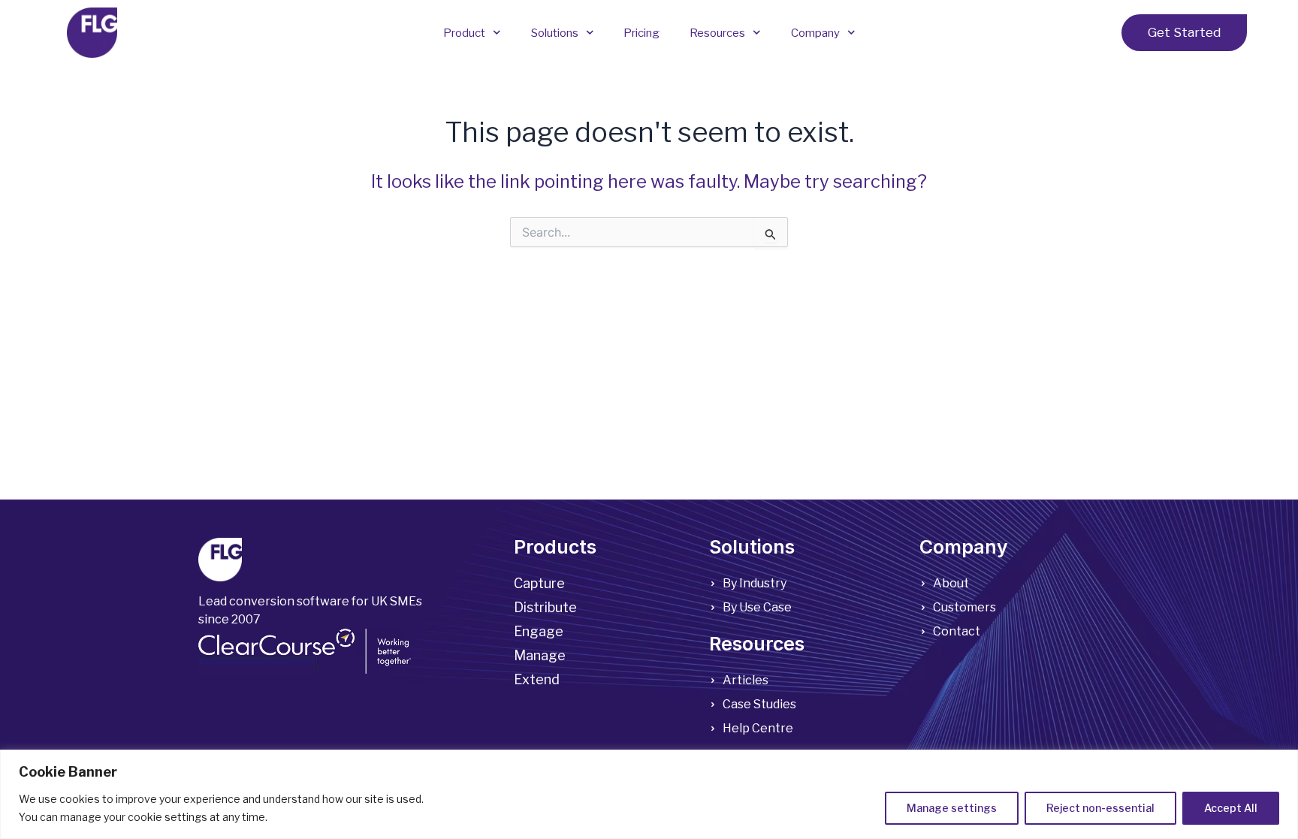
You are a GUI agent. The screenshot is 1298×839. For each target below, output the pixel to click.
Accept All (1230, 807)
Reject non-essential (1100, 807)
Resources (717, 33)
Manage (540, 655)
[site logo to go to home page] (92, 33)
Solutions (554, 33)
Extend (537, 679)
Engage (538, 631)
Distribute (545, 607)
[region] (649, 794)
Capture (539, 583)
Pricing (641, 33)
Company (815, 33)
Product (464, 33)
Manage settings (952, 807)
